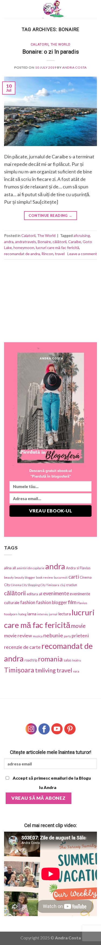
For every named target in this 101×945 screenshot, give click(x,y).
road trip (31, 660)
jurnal (53, 614)
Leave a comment (82, 253)
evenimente (56, 593)
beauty (9, 577)
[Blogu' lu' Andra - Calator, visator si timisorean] (54, 9)
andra (8, 241)
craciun (71, 585)
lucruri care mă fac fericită (57, 247)
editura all (34, 594)
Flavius (82, 603)
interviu (42, 614)
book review (44, 577)
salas (67, 660)
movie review (18, 635)
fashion (27, 602)
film (72, 602)
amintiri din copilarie (30, 568)
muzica (38, 636)
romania (50, 659)
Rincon (47, 253)
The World (61, 44)
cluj (62, 585)
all (14, 568)
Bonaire (44, 241)
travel (60, 253)
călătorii (60, 241)
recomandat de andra (22, 253)
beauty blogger (25, 577)
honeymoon (23, 247)
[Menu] (7, 9)
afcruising (82, 235)
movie (78, 626)
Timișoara (19, 670)
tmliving (45, 670)
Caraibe (74, 241)
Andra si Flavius (78, 568)
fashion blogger (51, 602)
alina (8, 567)
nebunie (53, 635)
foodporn (11, 614)
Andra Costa (74, 67)
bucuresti (61, 577)
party (67, 636)
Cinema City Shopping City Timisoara (35, 585)
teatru (76, 660)
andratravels (25, 241)
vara (76, 671)
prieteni (80, 635)
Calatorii (40, 44)
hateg (22, 614)
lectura (64, 613)
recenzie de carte (22, 647)
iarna (31, 613)
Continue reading (50, 215)
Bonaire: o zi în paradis (50, 51)
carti (73, 577)
